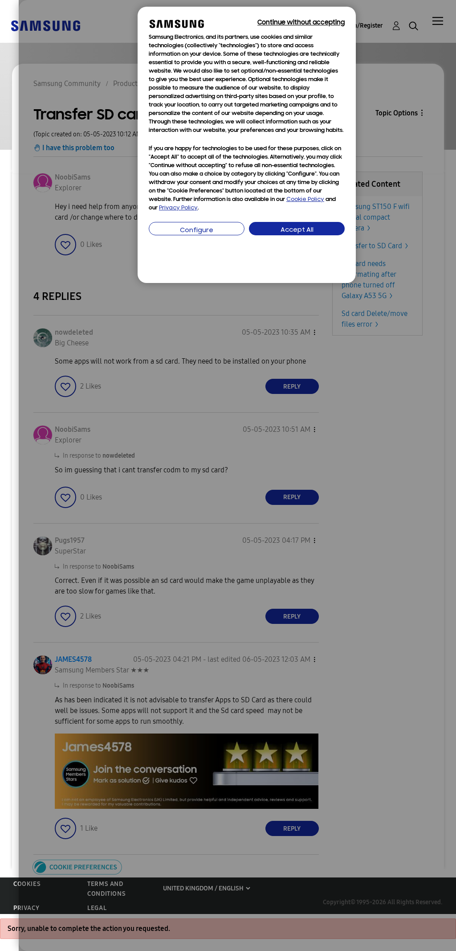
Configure (196, 230)
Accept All (297, 230)
